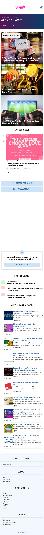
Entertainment (8, 495)
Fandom (6, 500)
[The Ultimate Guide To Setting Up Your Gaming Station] (22, 110)
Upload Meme (24, 189)
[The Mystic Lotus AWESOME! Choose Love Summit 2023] (24, 147)
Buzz (5, 493)
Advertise (6, 481)
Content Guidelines (9, 522)
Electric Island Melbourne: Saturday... (26, 424)
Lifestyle (6, 502)
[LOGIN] (41, 7)
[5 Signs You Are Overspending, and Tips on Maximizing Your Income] (22, 48)
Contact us (6, 520)
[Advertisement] (22, 222)
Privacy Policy (7, 524)
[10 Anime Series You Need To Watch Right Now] (22, 79)
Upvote (3, 135)
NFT (4, 506)
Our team (6, 479)
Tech (5, 508)
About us (6, 477)
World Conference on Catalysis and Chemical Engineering (21, 296)
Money (5, 504)
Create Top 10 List (24, 183)
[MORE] (9, 172)
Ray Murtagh (11, 281)
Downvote (3, 141)
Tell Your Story (22, 264)
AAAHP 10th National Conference (21, 283)
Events (19, 161)
